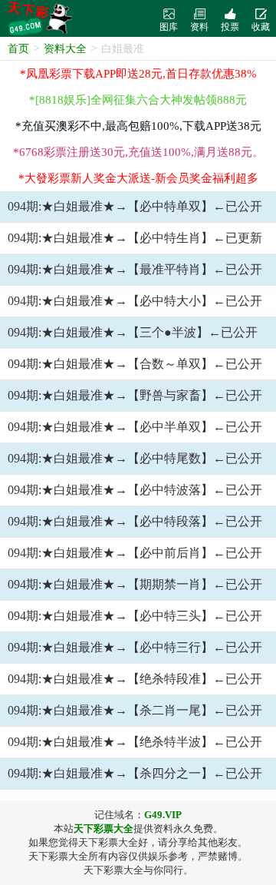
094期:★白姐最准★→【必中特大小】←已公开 (135, 300)
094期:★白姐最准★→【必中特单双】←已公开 (135, 206)
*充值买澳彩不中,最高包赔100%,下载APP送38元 (138, 126)
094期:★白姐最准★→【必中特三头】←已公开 (135, 615)
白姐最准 (122, 49)
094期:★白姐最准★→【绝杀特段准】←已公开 (135, 678)
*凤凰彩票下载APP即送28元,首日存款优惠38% (138, 74)
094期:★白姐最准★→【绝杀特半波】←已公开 (135, 741)
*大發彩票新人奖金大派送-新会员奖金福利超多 (138, 178)
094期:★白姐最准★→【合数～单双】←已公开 (135, 363)
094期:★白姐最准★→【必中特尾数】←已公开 (135, 458)
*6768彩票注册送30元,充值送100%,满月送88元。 (138, 152)
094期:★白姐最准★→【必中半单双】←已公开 (135, 426)
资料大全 (65, 49)
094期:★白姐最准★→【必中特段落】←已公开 (135, 521)
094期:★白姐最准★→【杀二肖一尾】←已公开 (135, 710)
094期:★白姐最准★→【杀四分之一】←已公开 (135, 773)
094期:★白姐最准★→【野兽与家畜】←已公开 (135, 395)
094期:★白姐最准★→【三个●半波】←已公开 (133, 332)
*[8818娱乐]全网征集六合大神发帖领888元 (138, 100)
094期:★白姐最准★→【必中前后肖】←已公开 (135, 552)
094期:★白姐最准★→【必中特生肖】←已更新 (135, 237)
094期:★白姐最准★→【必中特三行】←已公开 (135, 647)
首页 (18, 49)
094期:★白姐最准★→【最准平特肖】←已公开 (135, 269)
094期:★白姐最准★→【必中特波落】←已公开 (135, 489)
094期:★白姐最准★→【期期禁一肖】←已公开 (135, 584)
